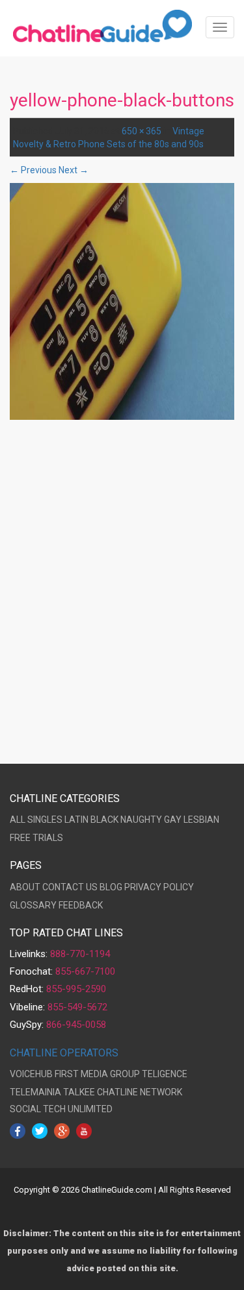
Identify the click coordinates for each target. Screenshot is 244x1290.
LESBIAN (201, 819)
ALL (17, 819)
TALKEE (79, 1092)
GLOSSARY (33, 905)
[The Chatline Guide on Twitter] (39, 1130)
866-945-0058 (76, 1024)
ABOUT (25, 887)
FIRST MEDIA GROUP (97, 1074)
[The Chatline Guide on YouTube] (84, 1130)
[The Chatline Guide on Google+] (62, 1130)
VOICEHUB (31, 1074)
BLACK (104, 819)
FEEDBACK (81, 905)
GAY (173, 819)
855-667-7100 (85, 971)
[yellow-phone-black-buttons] (122, 301)
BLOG (111, 887)
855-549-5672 (77, 1007)
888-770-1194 (80, 954)
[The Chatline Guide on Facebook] (17, 1130)
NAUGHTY (141, 819)
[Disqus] (122, 595)
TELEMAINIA (35, 1092)
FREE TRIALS (36, 838)
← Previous (33, 170)
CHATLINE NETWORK (139, 1092)
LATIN (76, 819)
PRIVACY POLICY (159, 887)
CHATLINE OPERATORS (64, 1053)
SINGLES (44, 819)
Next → (73, 170)
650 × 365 (141, 131)
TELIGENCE (164, 1074)
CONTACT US (70, 887)
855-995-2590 (76, 989)
